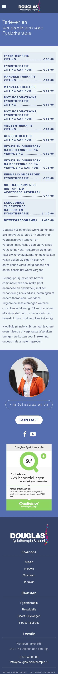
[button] (4, 6)
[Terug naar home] (29, 6)
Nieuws (29, 568)
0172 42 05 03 (29, 657)
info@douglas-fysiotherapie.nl (29, 662)
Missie (29, 562)
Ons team (29, 575)
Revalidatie (29, 609)
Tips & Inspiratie (29, 622)
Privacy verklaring (15, 672)
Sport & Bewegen (29, 616)
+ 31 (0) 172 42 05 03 (29, 404)
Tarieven (29, 582)
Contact (29, 420)
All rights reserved (42, 672)
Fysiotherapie (29, 602)
